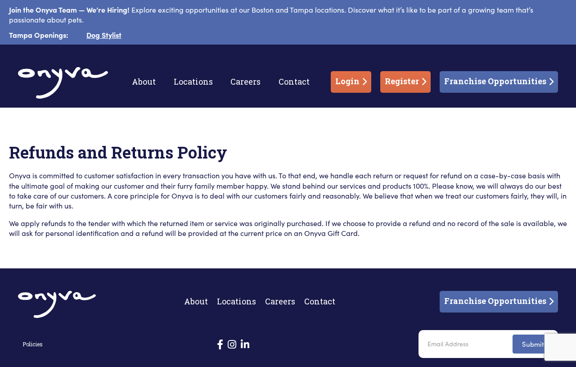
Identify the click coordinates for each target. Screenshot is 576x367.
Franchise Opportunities (495, 81)
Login (347, 81)
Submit (533, 344)
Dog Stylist (104, 35)
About (144, 81)
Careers (245, 81)
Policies (32, 344)
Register (402, 81)
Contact (294, 81)
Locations (193, 81)
